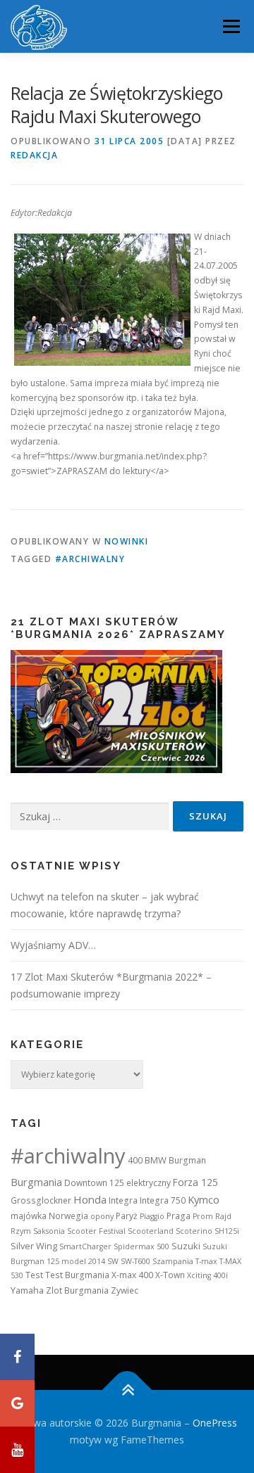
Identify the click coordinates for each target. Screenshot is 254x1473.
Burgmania (36, 1182)
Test (34, 1275)
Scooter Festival (96, 1231)
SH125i (226, 1231)
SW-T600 (135, 1261)
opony (102, 1216)
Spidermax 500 (141, 1246)
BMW (156, 1160)
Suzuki (185, 1245)
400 (135, 1160)
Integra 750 (163, 1200)
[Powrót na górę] (127, 1390)
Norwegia (68, 1216)
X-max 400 (132, 1275)
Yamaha (27, 1290)
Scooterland (151, 1231)
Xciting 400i (207, 1275)
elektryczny (148, 1183)
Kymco (203, 1199)
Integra (123, 1200)
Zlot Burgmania (77, 1290)
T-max (206, 1261)
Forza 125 (195, 1182)
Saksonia (49, 1231)
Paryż (127, 1216)
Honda (90, 1199)
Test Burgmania (77, 1275)
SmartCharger (85, 1246)
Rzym (21, 1231)
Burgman (187, 1160)
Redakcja (34, 155)
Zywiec (124, 1290)
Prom (203, 1216)
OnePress (215, 1422)
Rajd (223, 1216)
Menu (230, 26)
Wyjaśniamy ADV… (53, 945)
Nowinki (126, 541)
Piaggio (152, 1216)
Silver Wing (34, 1245)
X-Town (170, 1275)
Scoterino (194, 1231)
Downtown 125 (94, 1183)
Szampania (172, 1261)
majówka (29, 1216)
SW (113, 1261)
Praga (178, 1216)
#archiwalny (90, 559)
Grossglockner (41, 1200)
